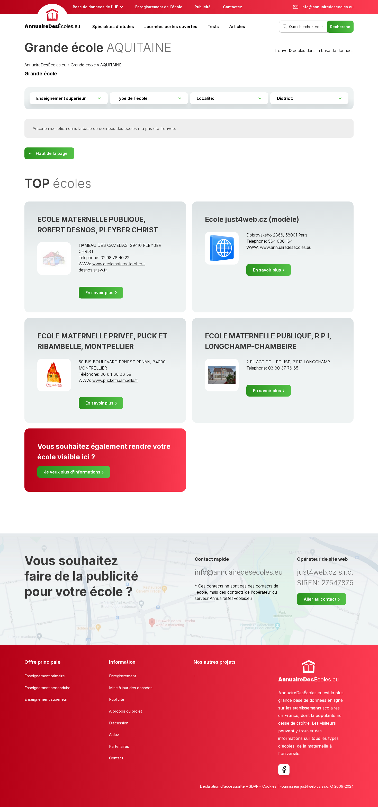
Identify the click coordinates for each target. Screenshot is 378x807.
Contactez (232, 7)
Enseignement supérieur (45, 699)
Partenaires (119, 746)
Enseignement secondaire (47, 687)
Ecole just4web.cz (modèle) (252, 219)
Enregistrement (122, 675)
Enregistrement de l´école (158, 7)
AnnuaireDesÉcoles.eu (45, 64)
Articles (237, 26)
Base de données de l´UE (95, 7)
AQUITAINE (111, 64)
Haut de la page (52, 153)
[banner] (52, 17)
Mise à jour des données (130, 687)
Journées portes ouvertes (170, 26)
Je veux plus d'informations (72, 472)
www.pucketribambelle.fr (115, 380)
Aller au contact (320, 599)
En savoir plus (99, 292)
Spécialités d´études (113, 26)
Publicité (203, 7)
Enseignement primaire (44, 675)
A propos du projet (125, 711)
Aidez (114, 734)
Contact (116, 758)
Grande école (83, 64)
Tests (213, 26)
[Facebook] (284, 769)
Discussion (118, 723)
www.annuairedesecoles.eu (285, 247)
